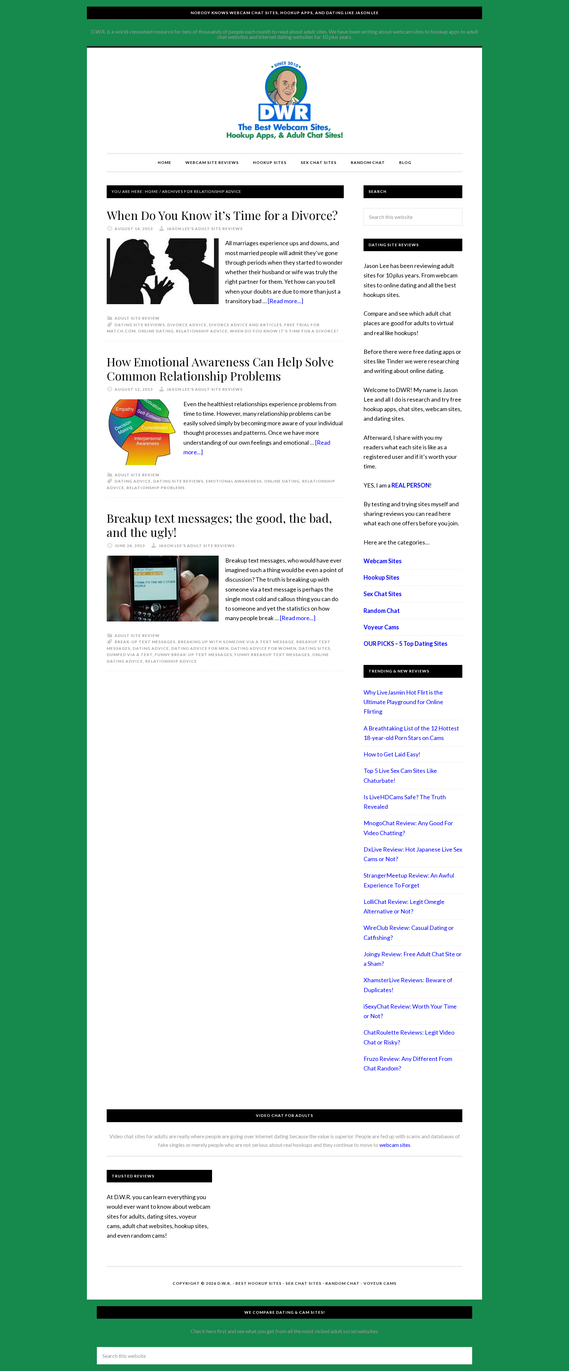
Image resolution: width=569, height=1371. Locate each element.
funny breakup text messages (272, 654)
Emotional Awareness (234, 481)
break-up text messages (145, 641)
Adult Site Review (137, 318)
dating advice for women (263, 648)
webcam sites (394, 1145)
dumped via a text (129, 654)
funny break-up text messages (193, 654)
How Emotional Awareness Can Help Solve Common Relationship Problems (220, 368)
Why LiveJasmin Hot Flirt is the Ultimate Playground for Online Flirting (403, 702)
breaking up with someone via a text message (236, 641)
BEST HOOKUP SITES (258, 1283)
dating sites (314, 648)
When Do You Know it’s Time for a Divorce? (222, 215)
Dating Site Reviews (140, 324)
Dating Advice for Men (200, 648)
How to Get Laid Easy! (392, 754)
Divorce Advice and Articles (245, 324)
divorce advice (186, 324)
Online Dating (156, 331)
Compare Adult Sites (284, 100)
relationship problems (155, 487)
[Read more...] (285, 300)
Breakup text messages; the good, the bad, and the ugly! (219, 525)
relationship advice (202, 331)
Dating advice (133, 481)
